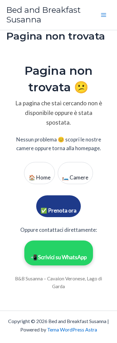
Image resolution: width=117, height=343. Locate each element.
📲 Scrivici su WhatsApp (59, 257)
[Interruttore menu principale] (104, 15)
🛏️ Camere (75, 177)
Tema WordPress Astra (72, 329)
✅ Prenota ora (58, 210)
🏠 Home (40, 177)
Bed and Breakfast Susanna (43, 15)
